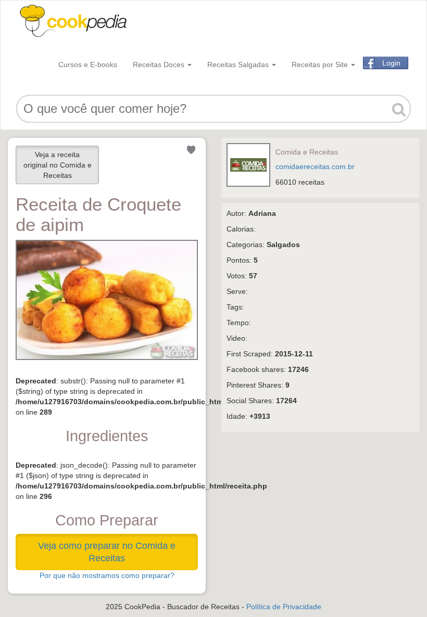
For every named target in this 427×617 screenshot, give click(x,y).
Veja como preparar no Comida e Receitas (106, 552)
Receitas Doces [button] (159, 64)
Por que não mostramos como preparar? (107, 575)
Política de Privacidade (283, 606)
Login (391, 63)
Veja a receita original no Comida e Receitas (57, 164)
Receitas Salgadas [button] (239, 64)
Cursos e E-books (87, 64)
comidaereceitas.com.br (315, 166)
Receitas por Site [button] (321, 64)
